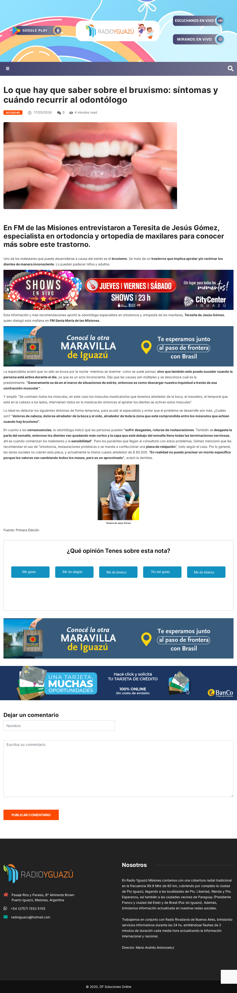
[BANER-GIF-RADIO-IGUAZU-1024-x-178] (118, 289)
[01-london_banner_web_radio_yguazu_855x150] (118, 346)
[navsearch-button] (231, 69)
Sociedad (13, 112)
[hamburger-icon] (7, 68)
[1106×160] (118, 683)
